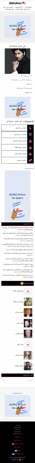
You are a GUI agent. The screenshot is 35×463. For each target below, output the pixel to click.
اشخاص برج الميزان (21, 128)
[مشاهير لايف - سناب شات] (20, 459)
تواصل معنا (16, 29)
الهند (28, 84)
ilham (19, 450)
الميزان (27, 92)
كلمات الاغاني (19, 9)
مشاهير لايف (28, 7)
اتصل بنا (17, 429)
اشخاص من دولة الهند (20, 134)
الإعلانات (17, 425)
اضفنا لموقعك (17, 427)
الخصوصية (17, 431)
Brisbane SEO (19, 454)
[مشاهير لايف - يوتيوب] (22, 459)
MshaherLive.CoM (15, 457)
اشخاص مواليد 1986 (20, 147)
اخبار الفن (17, 437)
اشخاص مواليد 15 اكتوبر (19, 141)
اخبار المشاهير (19, 7)
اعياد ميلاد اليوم (17, 433)
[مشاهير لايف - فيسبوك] (13, 459)
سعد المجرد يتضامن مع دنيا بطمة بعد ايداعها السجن (18, 253)
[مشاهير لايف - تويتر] (15, 459)
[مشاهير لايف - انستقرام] (17, 459)
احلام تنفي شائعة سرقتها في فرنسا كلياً (22, 249)
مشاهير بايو (10, 7)
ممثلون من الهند (21, 160)
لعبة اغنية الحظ (9, 9)
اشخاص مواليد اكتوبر (20, 154)
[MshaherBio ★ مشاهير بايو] (17, 3)
